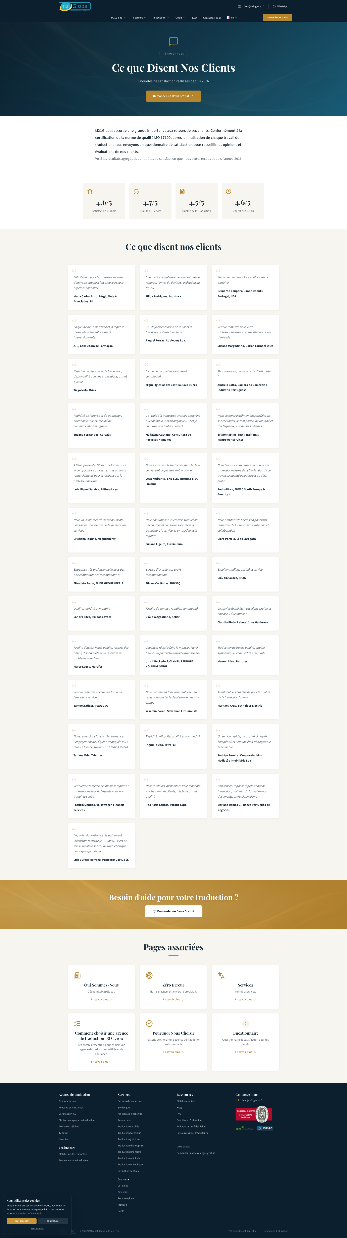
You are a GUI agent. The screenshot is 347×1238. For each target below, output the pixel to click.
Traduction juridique (129, 1139)
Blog (179, 1107)
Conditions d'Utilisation (189, 1120)
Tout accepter (22, 1221)
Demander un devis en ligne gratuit (196, 1153)
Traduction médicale (129, 1158)
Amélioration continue (130, 1114)
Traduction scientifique (130, 1164)
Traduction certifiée (128, 1126)
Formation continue (128, 1171)
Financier (123, 1192)
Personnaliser (37, 1228)
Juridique (123, 1185)
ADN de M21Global (69, 1126)
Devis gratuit (183, 1146)
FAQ (194, 18)
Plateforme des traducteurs (73, 1154)
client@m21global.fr (253, 6)
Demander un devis (277, 17)
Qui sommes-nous (68, 1101)
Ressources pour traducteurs (192, 1133)
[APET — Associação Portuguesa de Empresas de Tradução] (245, 1128)
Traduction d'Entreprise (130, 1145)
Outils (179, 18)
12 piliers (63, 1133)
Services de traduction (130, 1101)
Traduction (159, 18)
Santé (121, 1211)
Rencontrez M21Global (71, 1107)
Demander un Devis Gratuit (171, 96)
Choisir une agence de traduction (77, 1120)
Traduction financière (129, 1152)
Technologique (126, 1198)
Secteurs (138, 18)
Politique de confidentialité (191, 1126)
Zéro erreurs (124, 1120)
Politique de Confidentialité (27, 1213)
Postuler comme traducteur (74, 1160)
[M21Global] (75, 6)
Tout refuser (53, 1221)
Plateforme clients (186, 1101)
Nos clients (64, 1139)
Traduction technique (129, 1133)
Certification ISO (68, 1114)
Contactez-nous (212, 18)
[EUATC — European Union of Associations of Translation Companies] (265, 1128)
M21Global (117, 18)
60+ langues (124, 1107)
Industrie (122, 1205)
